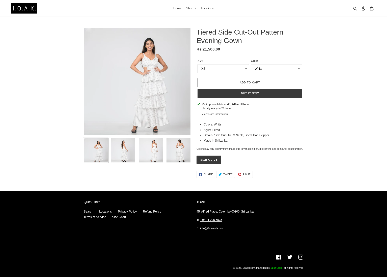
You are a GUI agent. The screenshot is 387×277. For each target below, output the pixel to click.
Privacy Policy (127, 211)
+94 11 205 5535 (211, 219)
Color (254, 60)
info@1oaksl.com (211, 228)
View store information (215, 114)
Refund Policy (152, 211)
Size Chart (119, 217)
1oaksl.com (248, 267)
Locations (105, 211)
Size (200, 60)
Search (88, 211)
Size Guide (208, 159)
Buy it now (250, 93)
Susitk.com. (276, 267)
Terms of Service (95, 217)
